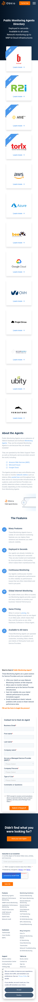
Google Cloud (14, 467)
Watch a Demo (6, 959)
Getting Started (7, 964)
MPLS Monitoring (25, 922)
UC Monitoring (24, 916)
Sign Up (22, 964)
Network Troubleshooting (28, 948)
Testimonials (6, 932)
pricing (23, 613)
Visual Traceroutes (8, 909)
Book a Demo (24, 959)
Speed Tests (6, 916)
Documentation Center (9, 961)
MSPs (4, 938)
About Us (23, 966)
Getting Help (6, 966)
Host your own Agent (19, 839)
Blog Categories (25, 931)
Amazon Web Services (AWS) (19, 462)
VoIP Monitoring (25, 914)
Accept (19, 990)
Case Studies (6, 935)
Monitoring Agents (8, 895)
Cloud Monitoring (25, 943)
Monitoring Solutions (26, 893)
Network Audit (6, 919)
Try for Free (24, 3)
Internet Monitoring (26, 895)
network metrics (22, 475)
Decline (19, 995)
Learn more (17, 67)
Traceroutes (23, 945)
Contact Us (23, 961)
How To (22, 933)
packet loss (16, 477)
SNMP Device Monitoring (10, 902)
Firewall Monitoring (26, 924)
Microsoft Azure (14, 465)
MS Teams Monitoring (27, 898)
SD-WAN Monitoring (26, 919)
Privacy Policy (23, 976)
